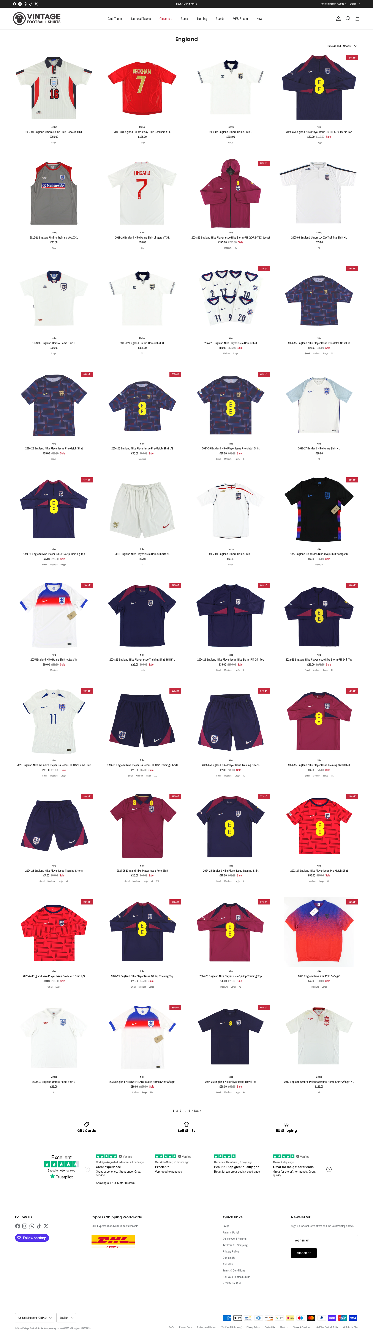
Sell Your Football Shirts (236, 1277)
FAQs (226, 1226)
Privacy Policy (231, 1251)
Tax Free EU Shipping (235, 1245)
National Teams (141, 18)
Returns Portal (231, 1232)
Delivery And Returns (235, 1239)
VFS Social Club (232, 1283)
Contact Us (229, 1258)
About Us (228, 1264)
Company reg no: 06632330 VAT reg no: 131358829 (67, 1328)
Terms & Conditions (234, 1270)
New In (260, 18)
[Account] (337, 18)
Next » (197, 1111)
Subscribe (304, 1253)
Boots (184, 18)
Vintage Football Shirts (32, 1328)
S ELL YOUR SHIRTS (186, 3)
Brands (220, 18)
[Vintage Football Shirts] (36, 18)
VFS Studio (240, 18)
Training (202, 18)
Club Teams (115, 18)
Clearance (166, 18)
